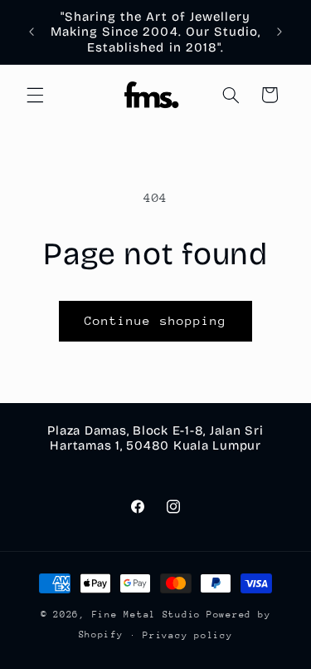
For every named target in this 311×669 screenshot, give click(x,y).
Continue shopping (155, 320)
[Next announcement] (279, 32)
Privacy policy (187, 635)
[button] (35, 95)
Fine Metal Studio (147, 614)
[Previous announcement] (31, 32)
